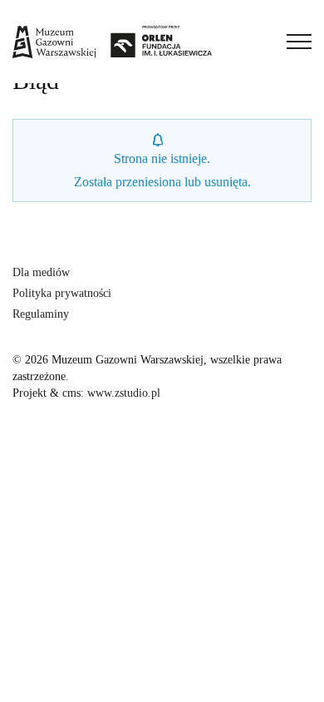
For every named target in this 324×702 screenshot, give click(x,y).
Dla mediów (41, 272)
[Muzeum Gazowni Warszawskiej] (112, 41)
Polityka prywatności (61, 293)
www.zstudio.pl (123, 393)
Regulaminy (40, 314)
